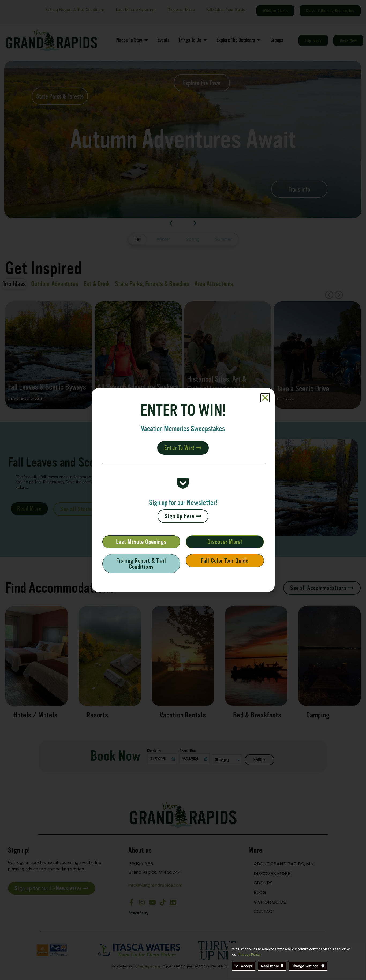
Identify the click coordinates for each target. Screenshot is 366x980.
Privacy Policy (249, 955)
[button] (265, 398)
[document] (183, 490)
